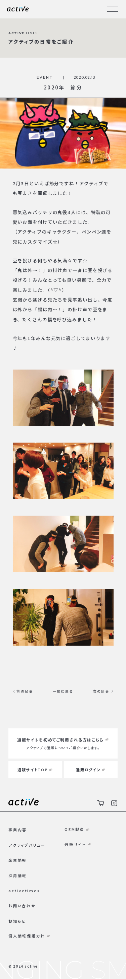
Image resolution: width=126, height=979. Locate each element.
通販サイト (75, 844)
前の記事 (24, 691)
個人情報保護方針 (26, 935)
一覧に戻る (63, 691)
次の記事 (101, 691)
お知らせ (17, 921)
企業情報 (17, 860)
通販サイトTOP (32, 769)
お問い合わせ (22, 905)
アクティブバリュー (27, 845)
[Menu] (112, 9)
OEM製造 (75, 829)
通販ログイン (88, 769)
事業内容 (17, 829)
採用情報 (17, 875)
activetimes (24, 890)
